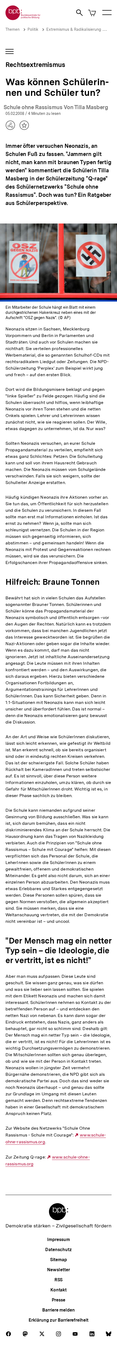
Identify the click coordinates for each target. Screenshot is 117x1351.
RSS (58, 1279)
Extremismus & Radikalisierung (73, 29)
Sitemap (58, 1259)
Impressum (58, 1239)
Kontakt (58, 1289)
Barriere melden (58, 1310)
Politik (32, 29)
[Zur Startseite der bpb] (23, 18)
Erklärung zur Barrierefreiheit (58, 1320)
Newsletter (58, 1269)
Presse (58, 1300)
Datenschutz (58, 1249)
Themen (12, 29)
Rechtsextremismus (35, 65)
